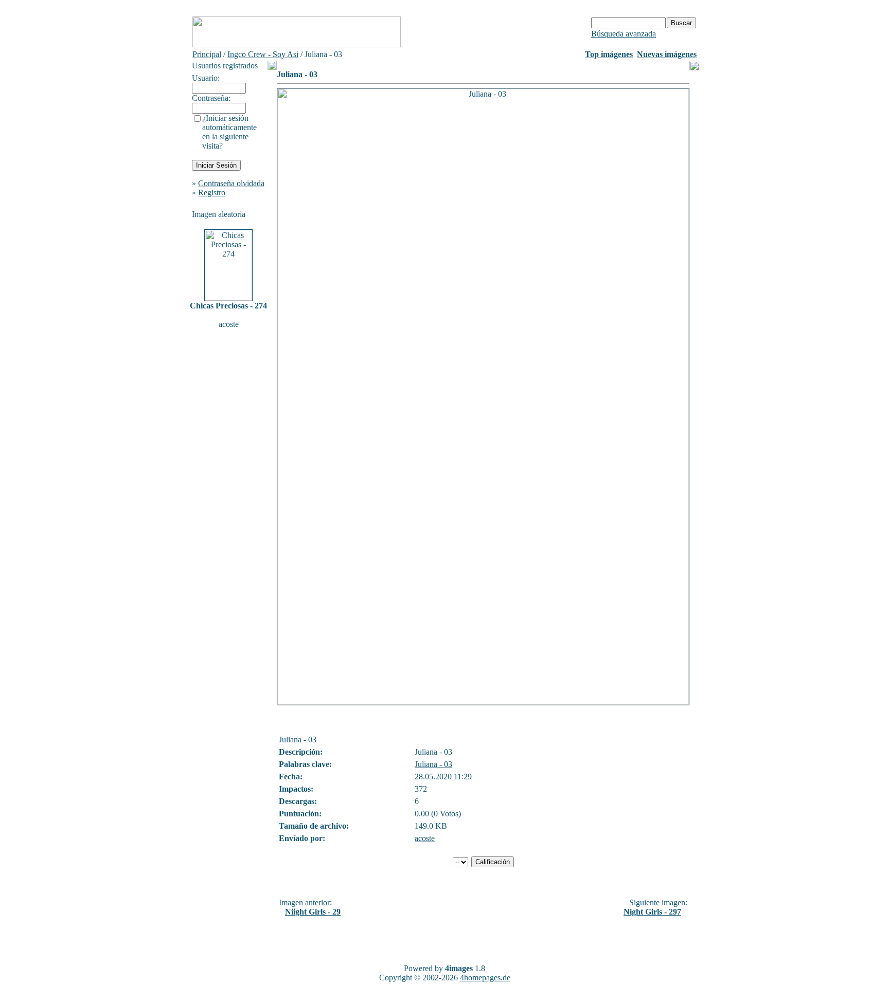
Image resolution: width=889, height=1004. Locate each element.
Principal (206, 54)
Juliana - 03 (433, 764)
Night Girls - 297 (652, 911)
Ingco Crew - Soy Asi (262, 54)
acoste (425, 838)
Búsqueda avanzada (623, 33)
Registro (211, 192)
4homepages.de (485, 977)
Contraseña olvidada (231, 183)
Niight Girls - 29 (313, 911)
